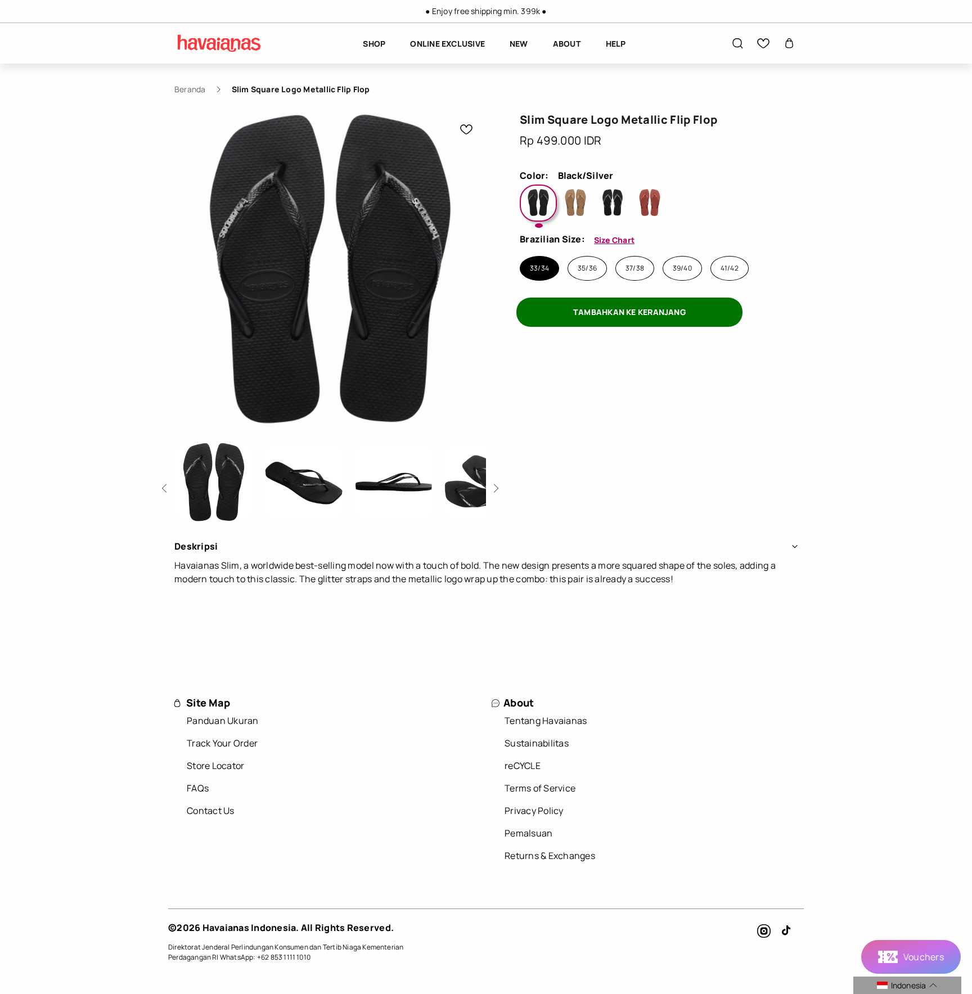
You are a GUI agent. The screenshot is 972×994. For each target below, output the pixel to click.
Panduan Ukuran (223, 720)
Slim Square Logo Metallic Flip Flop (301, 89)
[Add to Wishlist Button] (466, 129)
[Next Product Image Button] (494, 485)
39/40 (682, 268)
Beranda (190, 89)
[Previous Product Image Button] (166, 485)
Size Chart (614, 240)
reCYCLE (523, 765)
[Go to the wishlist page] (763, 43)
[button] (737, 43)
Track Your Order (222, 743)
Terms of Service (540, 788)
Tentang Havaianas (546, 720)
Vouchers (923, 957)
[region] (486, 11)
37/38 (635, 268)
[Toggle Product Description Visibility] (795, 546)
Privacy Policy (534, 810)
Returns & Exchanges (550, 855)
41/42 (730, 268)
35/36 (587, 268)
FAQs (198, 788)
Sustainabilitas (537, 743)
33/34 (539, 268)
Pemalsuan (528, 833)
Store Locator (215, 765)
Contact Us (211, 810)
